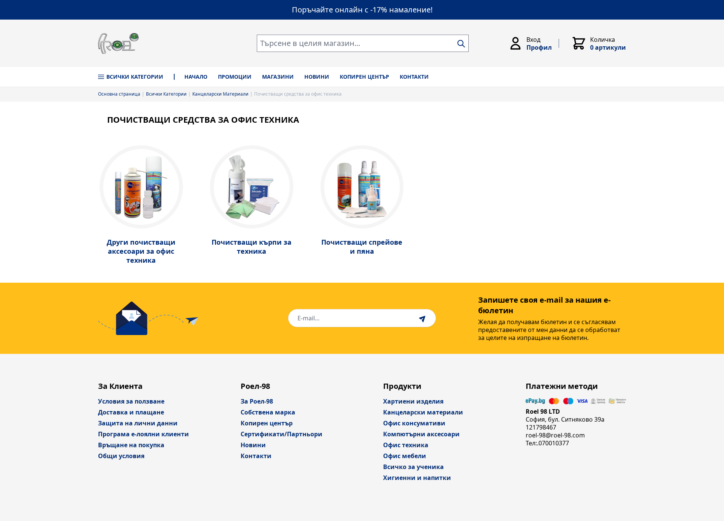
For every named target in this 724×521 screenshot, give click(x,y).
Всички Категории (134, 76)
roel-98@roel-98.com (555, 435)
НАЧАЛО (195, 76)
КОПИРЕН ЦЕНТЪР (364, 76)
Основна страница (119, 94)
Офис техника (405, 445)
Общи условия (121, 456)
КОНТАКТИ (414, 76)
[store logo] (118, 43)
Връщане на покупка (131, 445)
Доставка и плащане (131, 412)
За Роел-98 (257, 401)
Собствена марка (268, 412)
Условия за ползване (131, 401)
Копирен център (267, 423)
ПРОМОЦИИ (235, 76)
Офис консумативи (414, 423)
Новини (253, 445)
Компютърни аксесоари (421, 434)
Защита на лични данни (138, 423)
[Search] (461, 43)
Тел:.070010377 (547, 443)
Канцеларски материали (423, 412)
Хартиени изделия (413, 401)
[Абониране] (423, 318)
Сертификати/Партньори (281, 434)
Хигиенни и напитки (417, 478)
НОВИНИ (316, 76)
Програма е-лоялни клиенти (143, 434)
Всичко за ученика (413, 467)
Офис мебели (404, 456)
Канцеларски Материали (220, 94)
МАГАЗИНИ (278, 76)
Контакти (256, 456)
